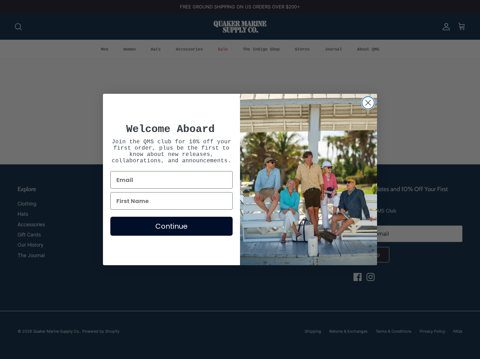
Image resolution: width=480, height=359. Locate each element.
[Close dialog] (368, 103)
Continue (171, 226)
